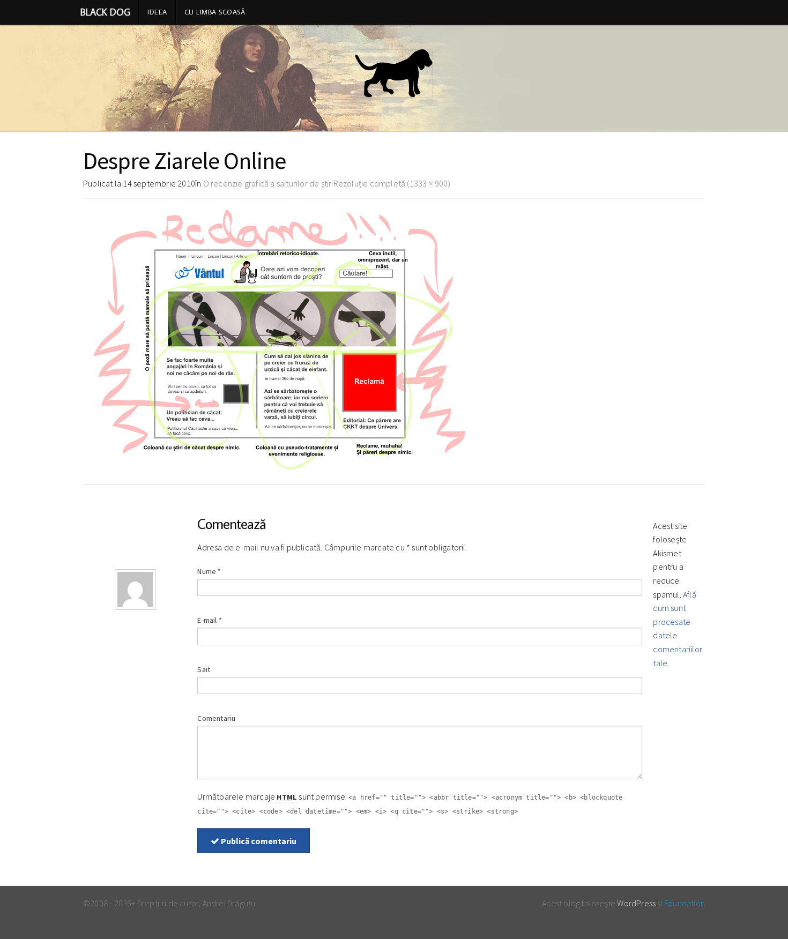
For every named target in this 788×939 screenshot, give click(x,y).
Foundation (684, 903)
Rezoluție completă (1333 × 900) (391, 183)
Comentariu (216, 718)
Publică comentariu (257, 841)
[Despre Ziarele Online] (277, 339)
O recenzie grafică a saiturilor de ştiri (268, 183)
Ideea (157, 12)
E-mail (209, 620)
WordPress (636, 903)
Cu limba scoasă (215, 12)
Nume (209, 571)
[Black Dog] (394, 78)
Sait (203, 669)
